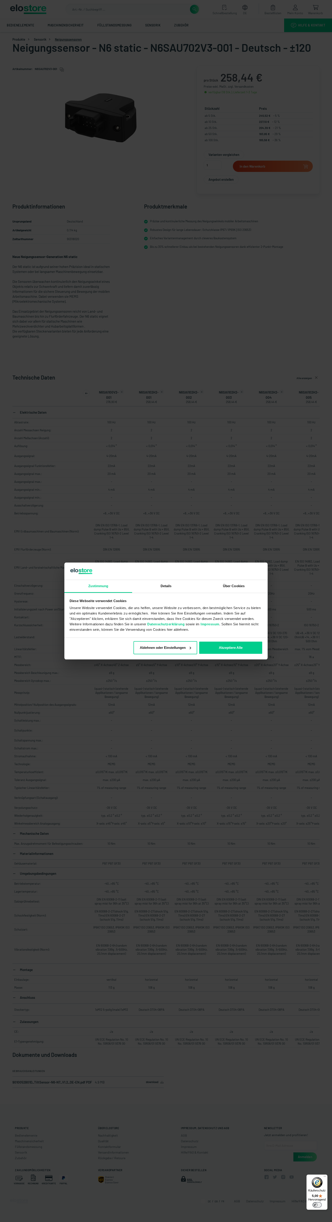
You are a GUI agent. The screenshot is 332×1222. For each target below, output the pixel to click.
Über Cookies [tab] (234, 586)
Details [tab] (166, 586)
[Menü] (324, 1177)
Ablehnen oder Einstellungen (163, 648)
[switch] (317, 1205)
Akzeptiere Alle (231, 648)
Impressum (210, 624)
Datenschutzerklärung (166, 624)
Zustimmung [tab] (98, 586)
